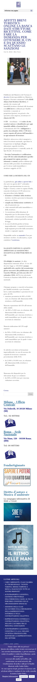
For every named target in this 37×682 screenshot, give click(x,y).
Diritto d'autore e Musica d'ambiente (16, 493)
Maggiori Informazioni (10, 676)
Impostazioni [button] (23, 676)
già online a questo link (23, 182)
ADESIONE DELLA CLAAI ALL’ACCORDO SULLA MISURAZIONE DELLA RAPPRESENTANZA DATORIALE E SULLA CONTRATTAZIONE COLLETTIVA (18, 611)
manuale (22, 235)
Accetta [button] (32, 676)
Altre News (17, 52)
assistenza (15, 240)
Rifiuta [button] (18, 679)
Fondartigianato (14, 465)
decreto (6, 97)
